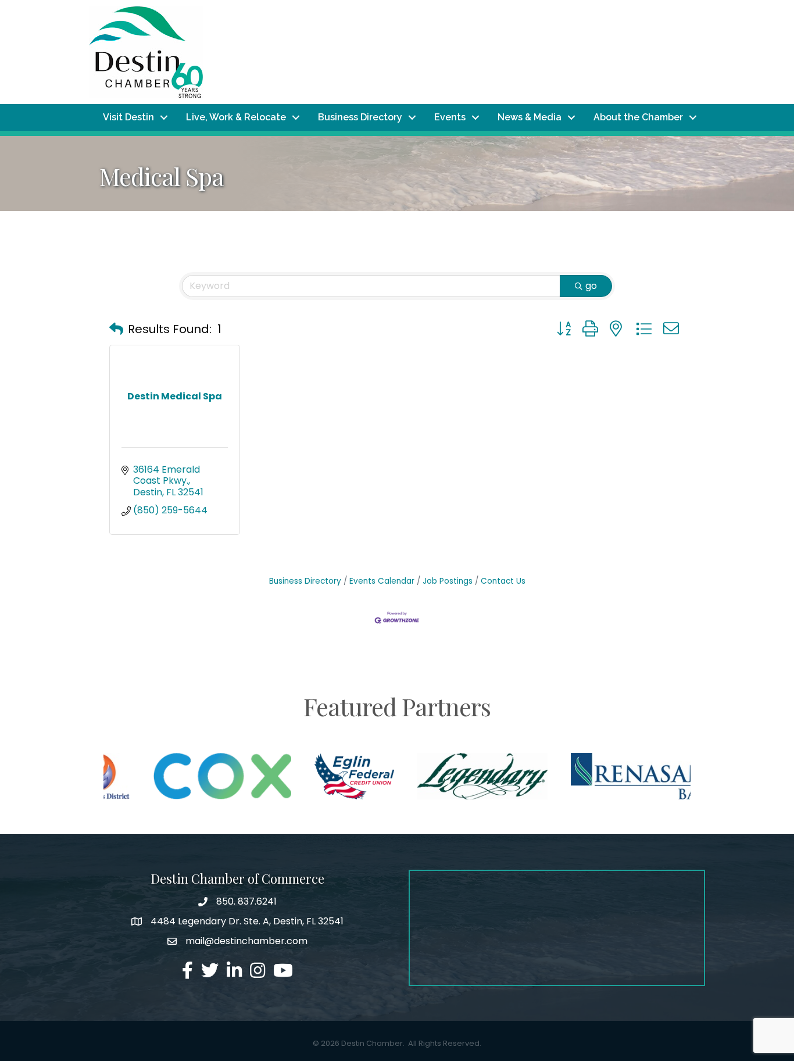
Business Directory (360, 117)
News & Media (529, 117)
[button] (116, 329)
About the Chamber (638, 117)
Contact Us (503, 581)
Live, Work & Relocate (236, 117)
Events (450, 117)
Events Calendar (381, 581)
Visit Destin (128, 117)
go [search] (591, 285)
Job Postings (448, 581)
